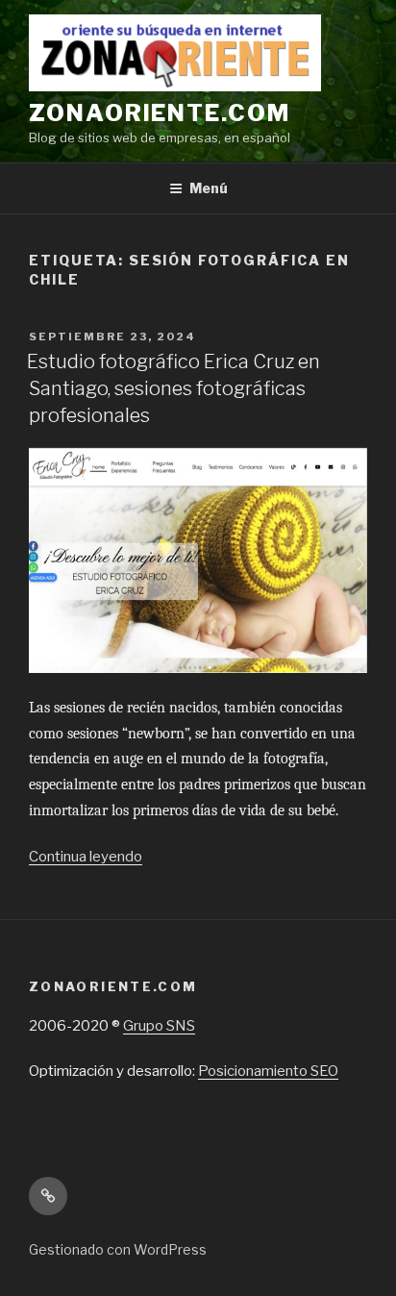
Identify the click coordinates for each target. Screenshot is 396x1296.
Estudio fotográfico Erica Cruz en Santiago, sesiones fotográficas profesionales (173, 388)
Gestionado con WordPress (118, 1249)
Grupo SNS (159, 1025)
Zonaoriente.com (159, 113)
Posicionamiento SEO (268, 1071)
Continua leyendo (85, 856)
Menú (208, 188)
